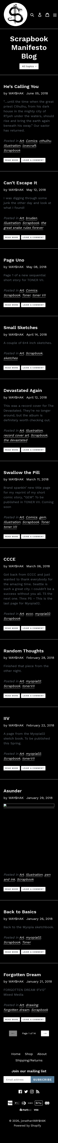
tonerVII (28, 686)
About (42, 1054)
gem (42, 517)
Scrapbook (12, 150)
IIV (6, 718)
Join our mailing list (29, 1071)
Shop (29, 1054)
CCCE (10, 559)
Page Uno (14, 260)
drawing (32, 1005)
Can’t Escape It (20, 182)
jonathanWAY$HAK (33, 1120)
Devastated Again (23, 390)
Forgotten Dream (22, 974)
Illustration (12, 145)
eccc (29, 614)
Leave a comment (33, 160)
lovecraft (29, 145)
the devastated (15, 440)
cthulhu (45, 141)
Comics (31, 141)
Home (16, 1054)
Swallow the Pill (22, 472)
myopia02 (42, 614)
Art (21, 141)
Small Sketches (21, 327)
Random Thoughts (24, 650)
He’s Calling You (21, 86)
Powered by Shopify (27, 1125)
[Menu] (55, 14)
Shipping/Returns (29, 1060)
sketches (11, 358)
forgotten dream (16, 1010)
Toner (26, 295)
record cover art (16, 435)
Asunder (13, 790)
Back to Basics (20, 911)
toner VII (39, 295)
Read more (11, 160)
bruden (31, 218)
